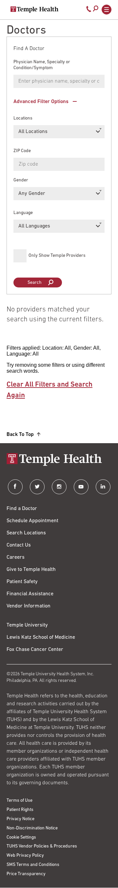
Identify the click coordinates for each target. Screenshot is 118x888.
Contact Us (19, 545)
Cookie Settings (21, 837)
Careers (16, 557)
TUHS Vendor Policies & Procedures (42, 846)
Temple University (27, 625)
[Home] (59, 460)
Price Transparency (26, 874)
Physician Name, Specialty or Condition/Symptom (41, 65)
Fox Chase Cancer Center (35, 649)
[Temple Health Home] (34, 9)
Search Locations (26, 533)
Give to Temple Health (31, 569)
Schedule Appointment (32, 521)
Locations (22, 118)
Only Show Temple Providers (57, 255)
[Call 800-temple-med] (88, 10)
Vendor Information (28, 606)
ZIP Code (22, 150)
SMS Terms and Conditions (33, 864)
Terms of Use (19, 800)
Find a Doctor (22, 508)
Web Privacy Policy (25, 855)
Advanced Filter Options (41, 101)
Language (23, 212)
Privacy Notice (20, 819)
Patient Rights (20, 809)
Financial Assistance (30, 594)
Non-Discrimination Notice (32, 828)
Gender (20, 180)
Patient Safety (22, 581)
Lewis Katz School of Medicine (41, 637)
